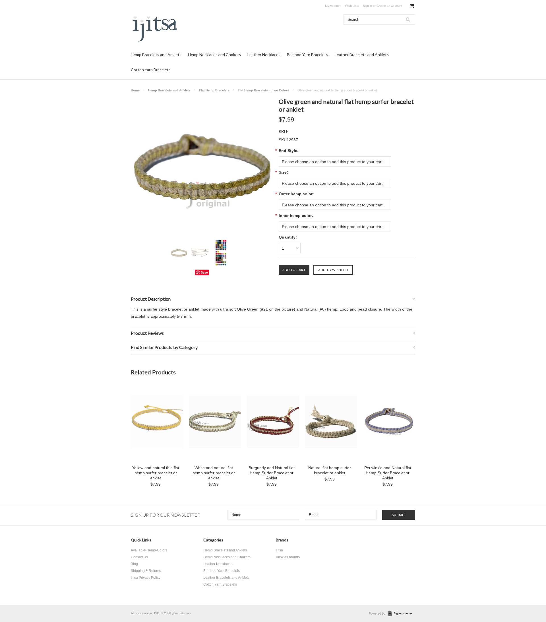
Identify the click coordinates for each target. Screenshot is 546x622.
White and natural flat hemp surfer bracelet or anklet (214, 472)
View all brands (288, 557)
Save (204, 272)
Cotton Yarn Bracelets (151, 69)
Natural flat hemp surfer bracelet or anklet (329, 470)
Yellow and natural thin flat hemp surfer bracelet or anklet (155, 472)
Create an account (389, 5)
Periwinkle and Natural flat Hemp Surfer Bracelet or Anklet (387, 472)
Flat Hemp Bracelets (214, 90)
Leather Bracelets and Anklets (362, 54)
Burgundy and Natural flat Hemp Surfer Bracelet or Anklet (272, 472)
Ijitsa (279, 550)
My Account (333, 5)
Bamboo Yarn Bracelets (307, 54)
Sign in (367, 5)
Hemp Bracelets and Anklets (156, 54)
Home (135, 90)
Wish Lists (352, 5)
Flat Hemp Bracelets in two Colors (263, 90)
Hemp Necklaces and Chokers (214, 54)
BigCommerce (401, 614)
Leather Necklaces (263, 54)
